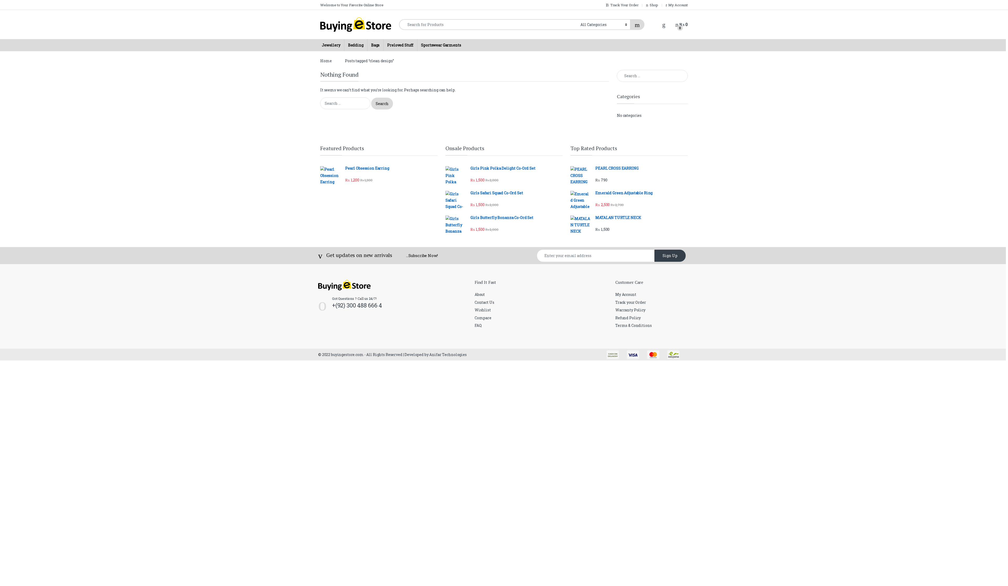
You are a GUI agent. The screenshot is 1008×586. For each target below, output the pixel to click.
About (480, 294)
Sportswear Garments (441, 45)
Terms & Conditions (633, 325)
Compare (483, 317)
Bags (375, 45)
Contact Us (484, 302)
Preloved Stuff (400, 45)
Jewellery (331, 45)
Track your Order (630, 302)
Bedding (356, 45)
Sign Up (670, 255)
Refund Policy (628, 317)
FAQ (478, 325)
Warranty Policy (630, 309)
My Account (625, 294)
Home (326, 60)
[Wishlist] (663, 24)
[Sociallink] (320, 328)
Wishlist (483, 309)
